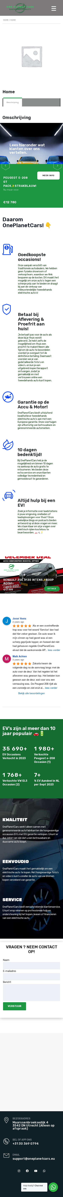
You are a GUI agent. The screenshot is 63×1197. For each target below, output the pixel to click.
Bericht (7, 982)
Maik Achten (20, 656)
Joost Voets (19, 618)
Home (6, 20)
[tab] (12, 102)
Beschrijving (13, 102)
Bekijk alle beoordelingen (31, 693)
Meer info (48, 175)
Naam (6, 960)
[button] (6, 165)
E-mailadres (9, 971)
